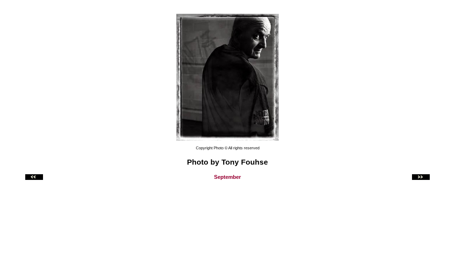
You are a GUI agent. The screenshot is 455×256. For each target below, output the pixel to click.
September (227, 177)
